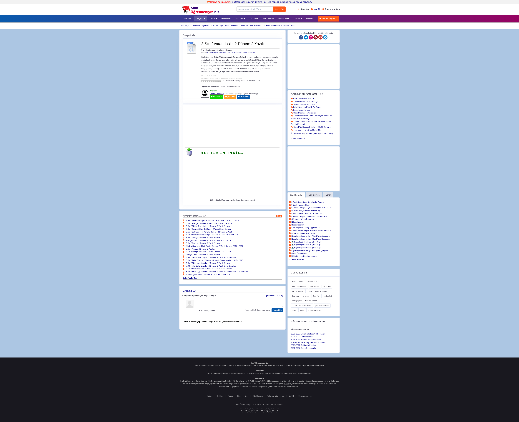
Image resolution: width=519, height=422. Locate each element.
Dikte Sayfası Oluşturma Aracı (304, 256)
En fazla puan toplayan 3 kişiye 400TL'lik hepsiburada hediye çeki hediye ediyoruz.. (261, 2)
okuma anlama (297, 291)
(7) (214, 81)
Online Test (283, 19)
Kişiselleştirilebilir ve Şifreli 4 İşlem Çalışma (309, 250)
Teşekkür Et (217, 97)
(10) (220, 81)
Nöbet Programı (298, 222)
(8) (216, 81)
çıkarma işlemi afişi (322, 305)
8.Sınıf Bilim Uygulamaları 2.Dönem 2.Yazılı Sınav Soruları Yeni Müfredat (216, 272)
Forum (212, 19)
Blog (247, 396)
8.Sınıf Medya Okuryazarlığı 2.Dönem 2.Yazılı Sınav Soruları (211, 235)
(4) (208, 81)
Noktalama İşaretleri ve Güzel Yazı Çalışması (310, 236)
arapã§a (306, 296)
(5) (210, 81)
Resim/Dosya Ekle (207, 310)
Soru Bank (267, 19)
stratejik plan (297, 301)
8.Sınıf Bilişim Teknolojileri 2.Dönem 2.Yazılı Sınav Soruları (210, 257)
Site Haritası (257, 396)
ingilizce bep (314, 287)
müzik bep (327, 287)
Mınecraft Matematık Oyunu (303, 233)
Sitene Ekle (244, 97)
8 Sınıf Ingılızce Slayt (300, 205)
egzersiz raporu (321, 291)
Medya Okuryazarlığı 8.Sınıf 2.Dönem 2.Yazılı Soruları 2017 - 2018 (214, 246)
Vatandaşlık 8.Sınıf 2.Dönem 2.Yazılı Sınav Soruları (207, 274)
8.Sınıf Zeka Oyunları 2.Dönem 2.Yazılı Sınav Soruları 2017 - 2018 (214, 260)
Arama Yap (279, 9)
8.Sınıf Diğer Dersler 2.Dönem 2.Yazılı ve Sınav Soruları (237, 25)
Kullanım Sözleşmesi (276, 396)
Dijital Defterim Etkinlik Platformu (307, 107)
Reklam (220, 396)
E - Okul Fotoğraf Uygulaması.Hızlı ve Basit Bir (311, 208)
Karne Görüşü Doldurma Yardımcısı (306, 213)
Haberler (225, 19)
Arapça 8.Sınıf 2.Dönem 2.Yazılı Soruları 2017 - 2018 (208, 240)
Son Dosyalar (296, 195)
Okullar (297, 19)
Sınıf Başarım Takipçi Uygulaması (305, 228)
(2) (204, 81)
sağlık (302, 310)
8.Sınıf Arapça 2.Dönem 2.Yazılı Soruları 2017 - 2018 (208, 252)
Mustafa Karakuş (217, 94)
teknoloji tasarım (311, 301)
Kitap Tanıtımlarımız (301, 110)
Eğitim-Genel (298, 133)
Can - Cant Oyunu (299, 253)
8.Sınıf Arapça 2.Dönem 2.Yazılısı (200, 249)
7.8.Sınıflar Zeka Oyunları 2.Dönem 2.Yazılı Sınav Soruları (210, 266)
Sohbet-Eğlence (312, 133)
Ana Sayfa (186, 19)
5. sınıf (309, 291)
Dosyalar (200, 19)
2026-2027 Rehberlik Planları (303, 345)
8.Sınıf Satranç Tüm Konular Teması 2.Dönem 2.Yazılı (208, 232)
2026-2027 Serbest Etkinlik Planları (306, 339)
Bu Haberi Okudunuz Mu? (304, 99)
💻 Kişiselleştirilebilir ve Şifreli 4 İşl (305, 242)
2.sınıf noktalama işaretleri (302, 305)
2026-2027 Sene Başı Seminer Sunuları (308, 342)
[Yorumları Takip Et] (274, 295)
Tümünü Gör (297, 259)
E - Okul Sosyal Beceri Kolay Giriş (305, 211)
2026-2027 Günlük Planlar (302, 337)
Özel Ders (239, 19)
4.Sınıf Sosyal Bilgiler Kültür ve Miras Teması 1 (311, 230)
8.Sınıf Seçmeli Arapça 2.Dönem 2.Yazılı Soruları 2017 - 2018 (212, 220)
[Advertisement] (232, 127)
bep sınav (296, 296)
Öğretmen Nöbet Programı (302, 219)
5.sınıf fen (316, 296)
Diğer (308, 19)
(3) (206, 81)
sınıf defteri (328, 296)
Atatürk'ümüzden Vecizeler (304, 113)
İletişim (210, 396)
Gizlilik (291, 396)
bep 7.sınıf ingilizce (299, 287)
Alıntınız (323, 133)
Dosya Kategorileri (201, 25)
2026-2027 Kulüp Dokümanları (304, 348)
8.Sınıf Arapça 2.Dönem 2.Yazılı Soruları (202, 237)
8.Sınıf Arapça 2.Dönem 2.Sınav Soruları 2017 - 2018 (208, 223)
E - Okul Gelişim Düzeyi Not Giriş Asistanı (309, 216)
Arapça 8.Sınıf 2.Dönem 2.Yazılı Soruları (202, 254)
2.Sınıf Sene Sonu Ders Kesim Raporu (307, 202)
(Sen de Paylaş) (251, 94)
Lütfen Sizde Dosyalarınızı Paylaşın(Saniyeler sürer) (232, 200)
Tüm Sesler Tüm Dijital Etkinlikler (307, 130)
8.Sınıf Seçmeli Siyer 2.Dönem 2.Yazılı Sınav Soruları (208, 229)
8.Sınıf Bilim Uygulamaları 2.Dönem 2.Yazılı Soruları (207, 263)
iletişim (289, 373)
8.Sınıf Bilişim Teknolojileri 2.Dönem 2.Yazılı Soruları (207, 226)
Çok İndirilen (314, 195)
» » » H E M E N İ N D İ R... (222, 153)
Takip (331, 133)
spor (300, 282)
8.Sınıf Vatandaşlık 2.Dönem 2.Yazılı (279, 25)
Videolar (253, 19)
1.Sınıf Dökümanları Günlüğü (305, 101)
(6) (212, 81)
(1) (202, 81)
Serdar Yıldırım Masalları (304, 104)
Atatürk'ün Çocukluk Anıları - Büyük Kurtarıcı (312, 127)
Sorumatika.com (305, 396)
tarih (294, 282)
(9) (218, 81)
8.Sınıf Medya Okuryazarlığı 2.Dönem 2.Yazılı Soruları (208, 269)
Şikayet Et (231, 97)
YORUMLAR (190, 291)
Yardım (230, 396)
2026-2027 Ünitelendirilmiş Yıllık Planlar (308, 334)
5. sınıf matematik (314, 310)
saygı (294, 310)
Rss (239, 396)
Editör (328, 195)
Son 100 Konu (298, 138)
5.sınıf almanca (311, 282)
